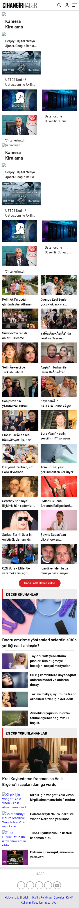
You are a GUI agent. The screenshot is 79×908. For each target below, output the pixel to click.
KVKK (69, 897)
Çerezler (59, 897)
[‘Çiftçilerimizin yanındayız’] (19, 126)
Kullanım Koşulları (32, 902)
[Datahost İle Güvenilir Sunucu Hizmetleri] (59, 100)
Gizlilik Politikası (42, 897)
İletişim (25, 897)
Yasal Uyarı (51, 902)
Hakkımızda (12, 897)
